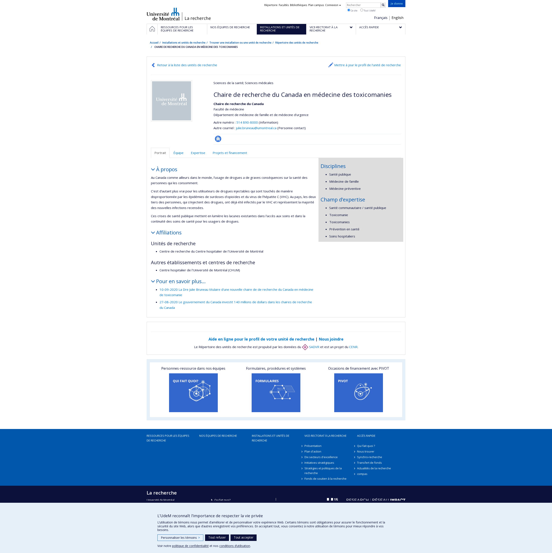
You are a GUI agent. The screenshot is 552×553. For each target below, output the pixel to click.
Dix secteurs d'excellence (321, 457)
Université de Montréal (163, 14)
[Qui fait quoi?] (193, 392)
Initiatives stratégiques (319, 463)
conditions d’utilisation (234, 546)
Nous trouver (365, 451)
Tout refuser (217, 537)
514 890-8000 (247, 122)
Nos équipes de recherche (218, 436)
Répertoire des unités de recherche (296, 42)
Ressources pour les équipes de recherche (168, 438)
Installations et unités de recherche (183, 42)
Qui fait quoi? (222, 500)
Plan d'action (312, 451)
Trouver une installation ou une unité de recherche (240, 42)
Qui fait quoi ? (366, 446)
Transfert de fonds (369, 463)
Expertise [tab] (198, 153)
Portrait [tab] (160, 153)
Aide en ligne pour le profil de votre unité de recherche (261, 339)
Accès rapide (366, 436)
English (397, 17)
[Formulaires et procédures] (276, 392)
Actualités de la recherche (374, 468)
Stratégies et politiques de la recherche (323, 470)
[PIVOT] (359, 392)
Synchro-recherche (369, 457)
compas (362, 474)
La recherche (198, 18)
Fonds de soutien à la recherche (325, 479)
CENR (353, 347)
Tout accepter (243, 537)
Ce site (353, 10)
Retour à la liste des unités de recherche (187, 65)
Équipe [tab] (178, 153)
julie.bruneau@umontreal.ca (256, 128)
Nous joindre (331, 339)
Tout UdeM (369, 10)
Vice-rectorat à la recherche (325, 436)
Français (380, 17)
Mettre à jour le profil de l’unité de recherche (367, 65)
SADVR (313, 347)
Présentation (312, 446)
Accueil (154, 42)
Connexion (331, 5)
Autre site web (218, 138)
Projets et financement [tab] (230, 153)
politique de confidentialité (190, 546)
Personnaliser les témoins (180, 538)
